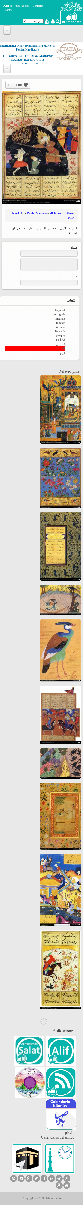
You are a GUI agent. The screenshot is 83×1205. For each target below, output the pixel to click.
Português (59, 314)
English (60, 318)
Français (60, 323)
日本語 (60, 340)
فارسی (60, 344)
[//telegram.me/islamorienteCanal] (59, 1178)
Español (60, 310)
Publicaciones (22, 5)
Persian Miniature (37, 213)
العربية (61, 348)
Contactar (38, 5)
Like (15, 85)
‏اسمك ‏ (74, 248)
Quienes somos (7, 8)
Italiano (60, 327)
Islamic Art (18, 213)
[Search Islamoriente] (57, 22)
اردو (62, 353)
